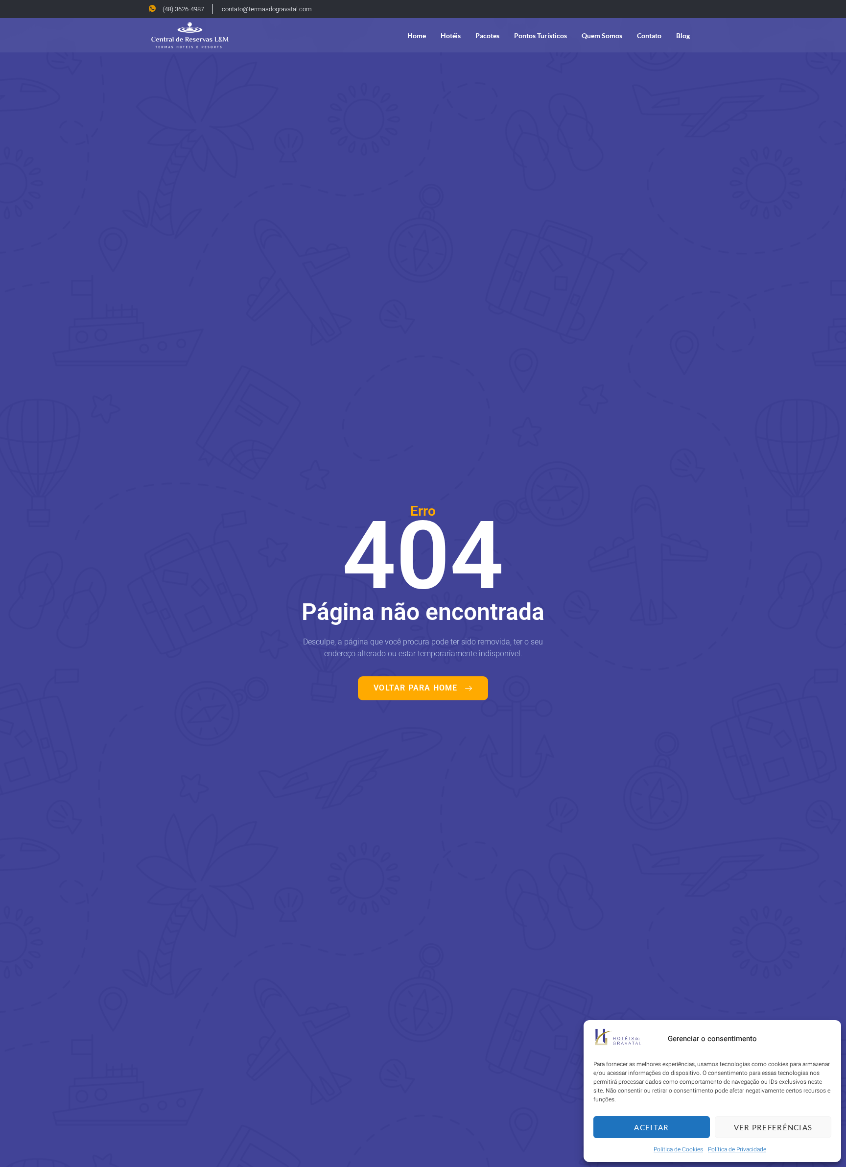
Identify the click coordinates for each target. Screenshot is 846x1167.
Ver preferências (773, 1127)
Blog (683, 35)
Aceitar (651, 1127)
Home (416, 35)
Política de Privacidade (737, 1149)
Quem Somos (602, 35)
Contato (649, 35)
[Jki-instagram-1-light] (692, 9)
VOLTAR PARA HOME (415, 687)
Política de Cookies (678, 1149)
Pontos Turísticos (540, 35)
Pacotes (487, 35)
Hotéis (451, 35)
